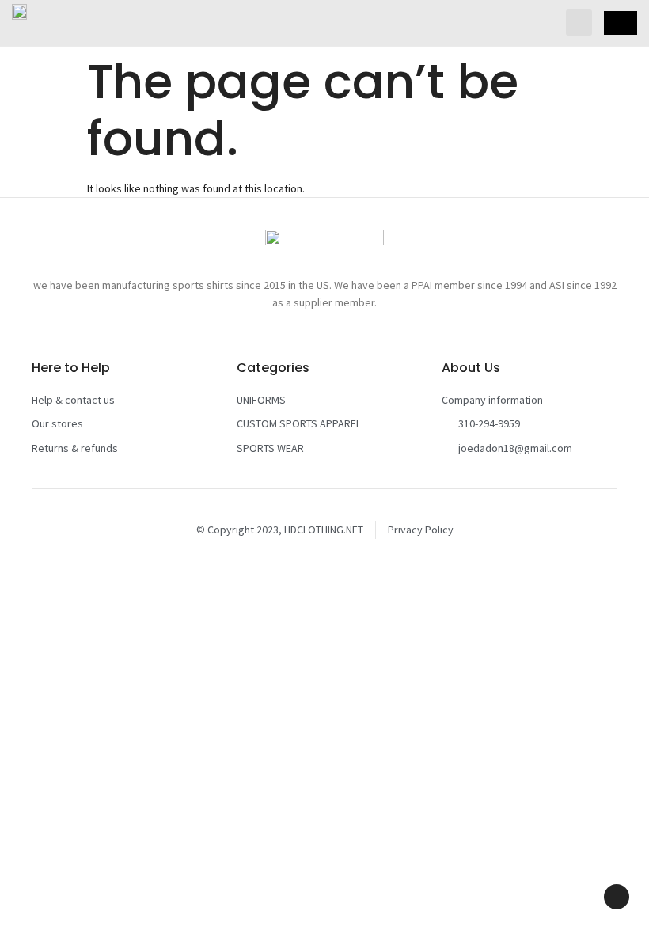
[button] (579, 22)
